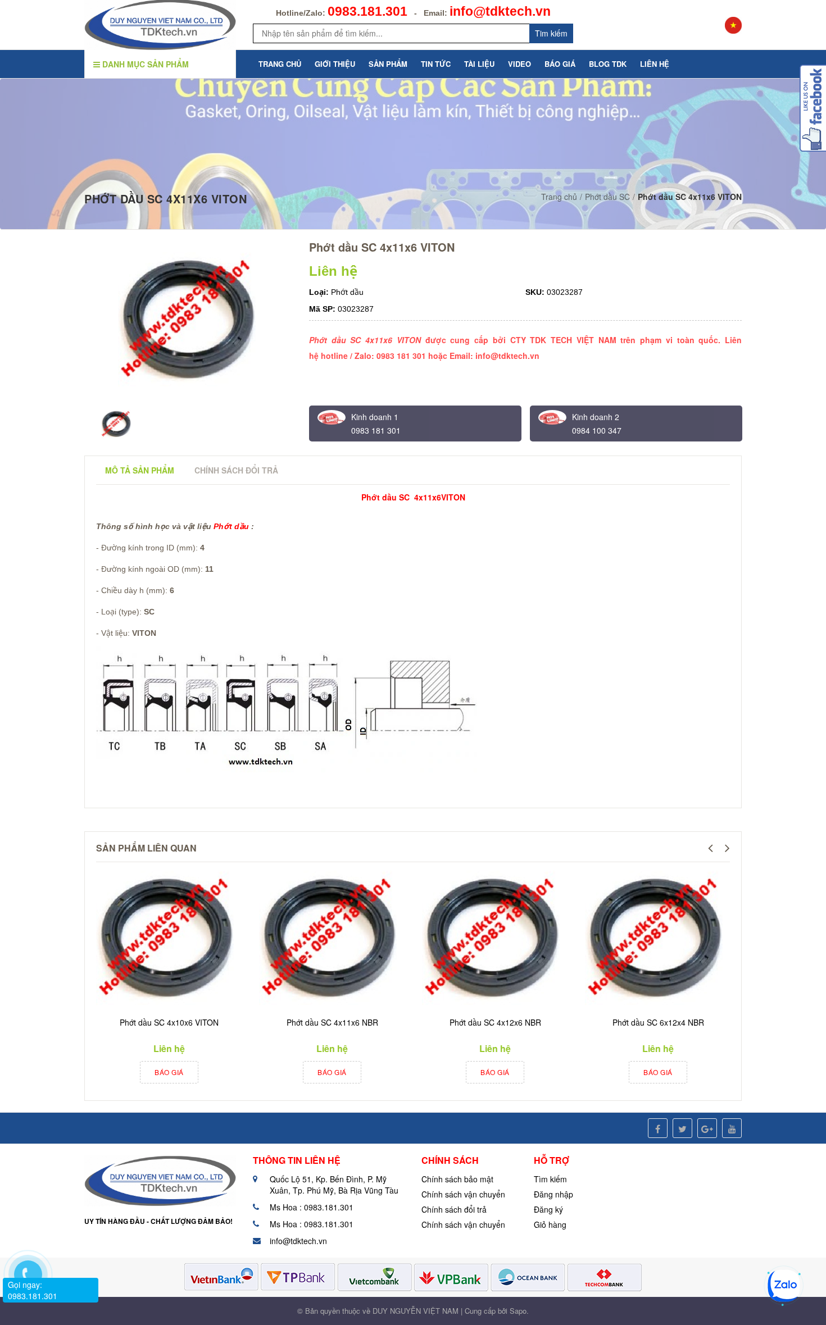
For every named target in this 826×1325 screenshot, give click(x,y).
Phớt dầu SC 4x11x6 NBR (332, 1022)
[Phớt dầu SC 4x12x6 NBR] (492, 939)
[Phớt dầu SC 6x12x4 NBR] (655, 939)
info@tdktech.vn (500, 11)
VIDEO (519, 63)
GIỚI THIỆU (335, 63)
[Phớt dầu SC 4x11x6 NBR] (329, 939)
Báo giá (169, 1072)
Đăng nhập (553, 1194)
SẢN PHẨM (388, 63)
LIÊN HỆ (654, 63)
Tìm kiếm (550, 1179)
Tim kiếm (551, 33)
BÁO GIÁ (559, 63)
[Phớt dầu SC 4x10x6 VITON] (166, 939)
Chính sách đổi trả (454, 1209)
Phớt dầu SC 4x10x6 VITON (169, 1022)
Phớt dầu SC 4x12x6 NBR (495, 1022)
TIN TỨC (436, 63)
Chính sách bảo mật (457, 1179)
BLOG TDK (608, 63)
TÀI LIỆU (479, 63)
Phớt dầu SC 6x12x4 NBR (658, 1022)
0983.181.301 (367, 11)
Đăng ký (548, 1209)
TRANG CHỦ (279, 63)
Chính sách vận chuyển (463, 1194)
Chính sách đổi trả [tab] (236, 470)
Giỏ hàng (550, 1224)
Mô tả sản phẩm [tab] (139, 470)
